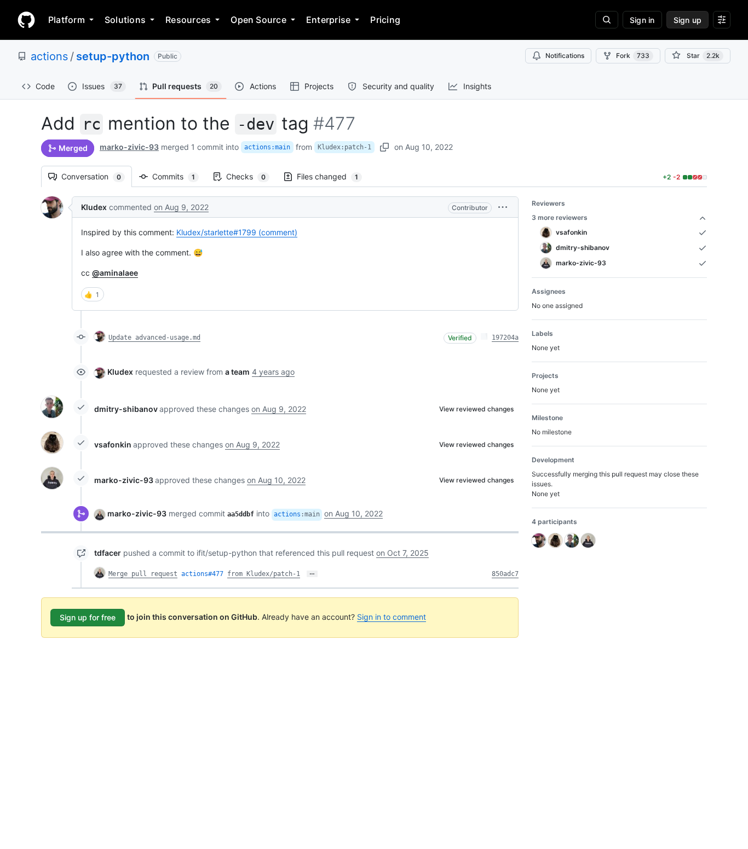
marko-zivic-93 (129, 147)
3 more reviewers (560, 217)
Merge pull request (142, 574)
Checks (251, 176)
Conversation (96, 176)
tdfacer (107, 552)
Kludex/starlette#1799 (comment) (236, 232)
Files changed (333, 176)
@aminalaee (115, 272)
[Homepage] (26, 19)
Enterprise (328, 19)
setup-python (112, 56)
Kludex (94, 207)
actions (49, 56)
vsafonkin (112, 444)
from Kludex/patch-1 (263, 574)
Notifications (564, 55)
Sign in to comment (391, 616)
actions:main (267, 147)
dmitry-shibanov (126, 409)
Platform (66, 19)
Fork (632, 55)
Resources (188, 19)
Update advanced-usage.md (154, 337)
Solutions (125, 19)
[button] (502, 207)
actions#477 (202, 574)
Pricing (385, 19)
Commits (179, 176)
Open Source (258, 19)
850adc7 (505, 574)
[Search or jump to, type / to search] (606, 19)
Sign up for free (88, 617)
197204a (505, 337)
